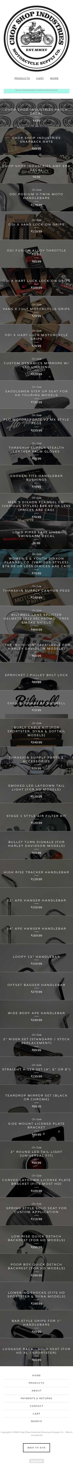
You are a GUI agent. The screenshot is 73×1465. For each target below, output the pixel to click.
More (54, 78)
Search (36, 1421)
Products (22, 78)
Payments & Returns (36, 1398)
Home (36, 1375)
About (37, 1390)
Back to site (36, 1448)
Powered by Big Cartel (36, 1461)
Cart (40, 78)
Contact (36, 1406)
